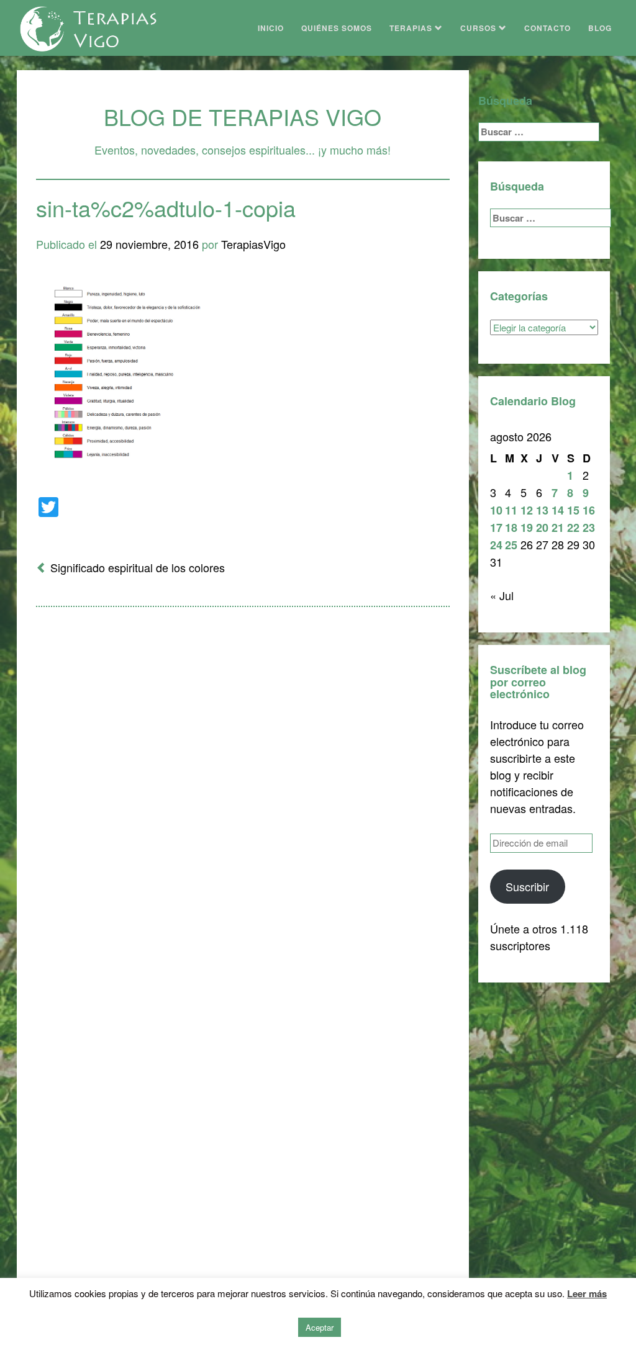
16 (589, 510)
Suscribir (527, 886)
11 (511, 510)
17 (496, 527)
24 (496, 545)
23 (589, 527)
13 (542, 510)
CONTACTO (547, 28)
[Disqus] (243, 779)
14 (558, 510)
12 (526, 510)
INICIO (271, 28)
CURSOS (479, 28)
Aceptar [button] (320, 1327)
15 (573, 510)
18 (511, 527)
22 (573, 527)
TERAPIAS (412, 28)
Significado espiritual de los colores (137, 567)
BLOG (600, 28)
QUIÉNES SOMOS (336, 28)
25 (511, 545)
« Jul (502, 595)
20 (542, 527)
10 (496, 510)
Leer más (587, 1293)
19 (526, 527)
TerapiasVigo (253, 244)
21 (558, 527)
